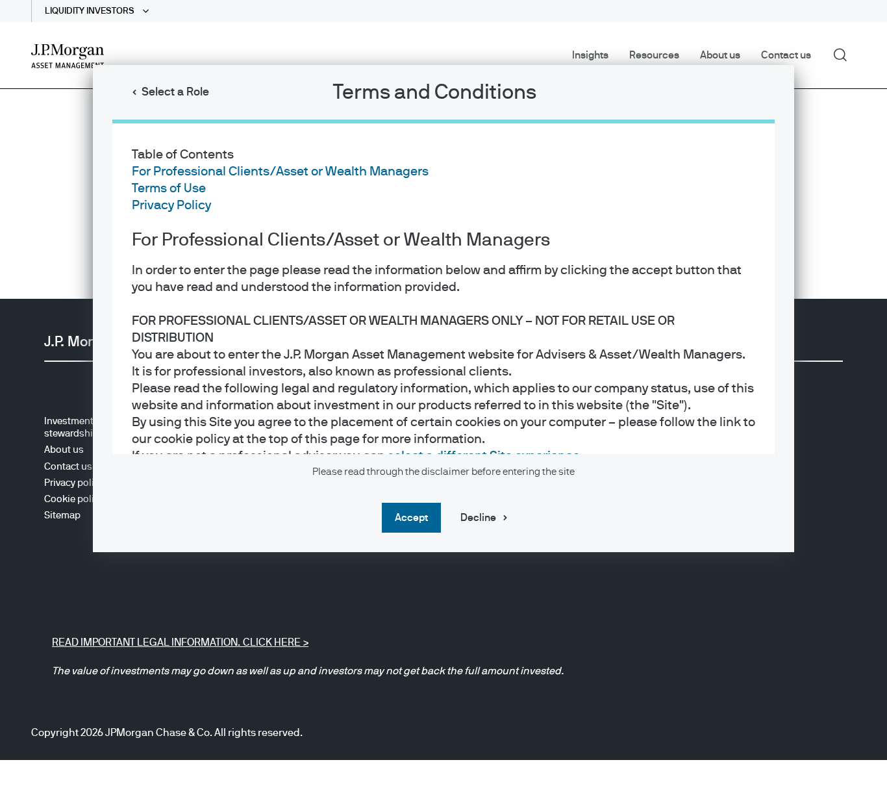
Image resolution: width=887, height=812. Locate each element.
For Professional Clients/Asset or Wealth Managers (280, 171)
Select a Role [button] (175, 92)
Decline (478, 518)
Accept (411, 518)
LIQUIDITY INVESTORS (90, 11)
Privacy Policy (171, 205)
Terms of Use (169, 188)
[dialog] (443, 406)
